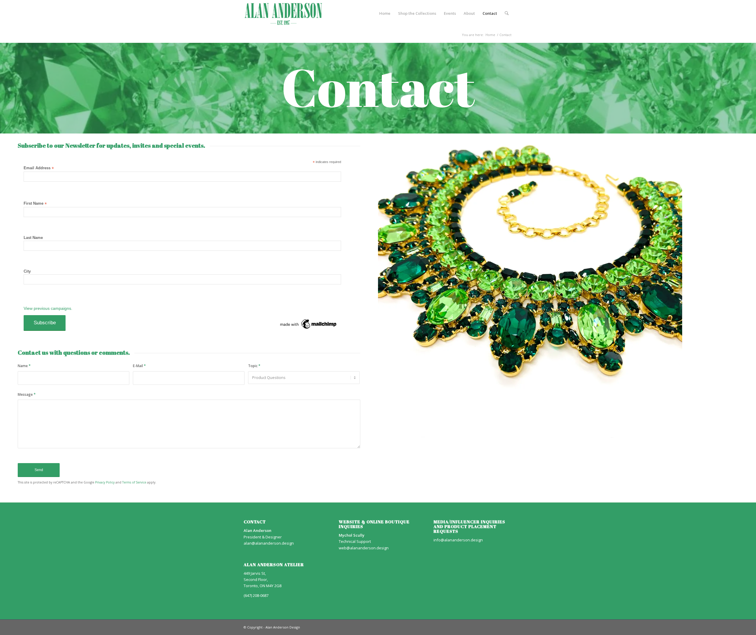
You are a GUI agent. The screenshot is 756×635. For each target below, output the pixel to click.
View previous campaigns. (48, 308)
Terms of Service (134, 482)
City (27, 271)
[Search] (506, 13)
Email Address (39, 168)
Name (24, 365)
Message (27, 394)
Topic (254, 365)
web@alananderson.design (364, 548)
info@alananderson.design (458, 540)
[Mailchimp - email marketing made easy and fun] (308, 328)
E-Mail (139, 365)
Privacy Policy (105, 482)
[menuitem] (384, 13)
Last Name (33, 237)
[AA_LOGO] (283, 13)
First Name (35, 203)
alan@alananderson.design (269, 543)
